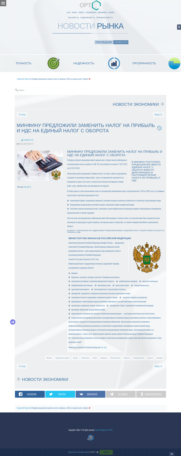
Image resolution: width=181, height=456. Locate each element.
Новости (28, 140)
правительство (139, 358)
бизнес (49, 358)
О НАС (68, 13)
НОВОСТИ (81, 13)
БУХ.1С (29, 187)
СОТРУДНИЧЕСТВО (91, 13)
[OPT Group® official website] (90, 437)
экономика (85, 358)
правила (104, 358)
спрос (76, 358)
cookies (92, 452)
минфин (160, 358)
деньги (150, 358)
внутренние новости (63, 358)
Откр (171, 454)
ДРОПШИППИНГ (102, 13)
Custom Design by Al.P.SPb (103, 430)
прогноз (127, 358)
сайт (105, 347)
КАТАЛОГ (74, 13)
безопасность (115, 358)
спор (95, 358)
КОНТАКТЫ (111, 13)
